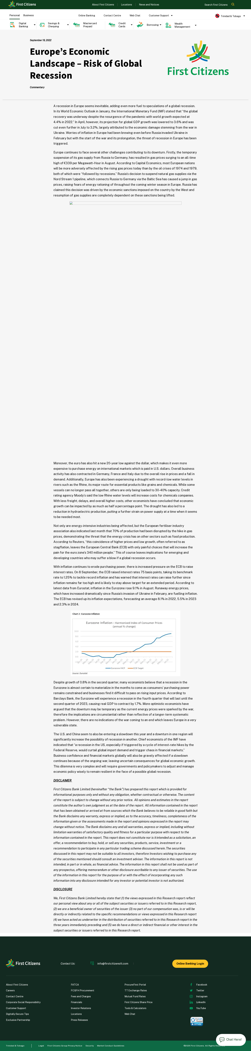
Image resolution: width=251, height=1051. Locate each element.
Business (28, 15)
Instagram (201, 996)
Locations (126, 4)
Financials (76, 1002)
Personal (14, 15)
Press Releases (79, 1020)
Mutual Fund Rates (135, 996)
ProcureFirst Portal (135, 984)
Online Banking (86, 15)
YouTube (201, 1008)
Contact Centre (112, 15)
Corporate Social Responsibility (23, 1002)
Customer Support (159, 15)
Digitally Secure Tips (17, 1014)
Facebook (201, 984)
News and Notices (149, 4)
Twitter (200, 990)
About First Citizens (103, 4)
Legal (41, 1046)
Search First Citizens (216, 4)
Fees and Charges (81, 996)
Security (90, 1046)
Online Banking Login (190, 963)
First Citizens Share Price (138, 1002)
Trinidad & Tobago (15, 1046)
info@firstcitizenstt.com (112, 963)
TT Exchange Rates (135, 990)
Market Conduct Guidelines (110, 1046)
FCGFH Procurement (82, 990)
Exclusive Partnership (18, 1020)
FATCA (75, 984)
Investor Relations (81, 1008)
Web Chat (135, 15)
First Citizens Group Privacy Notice (64, 1046)
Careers (10, 990)
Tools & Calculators (135, 1008)
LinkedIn (201, 1002)
